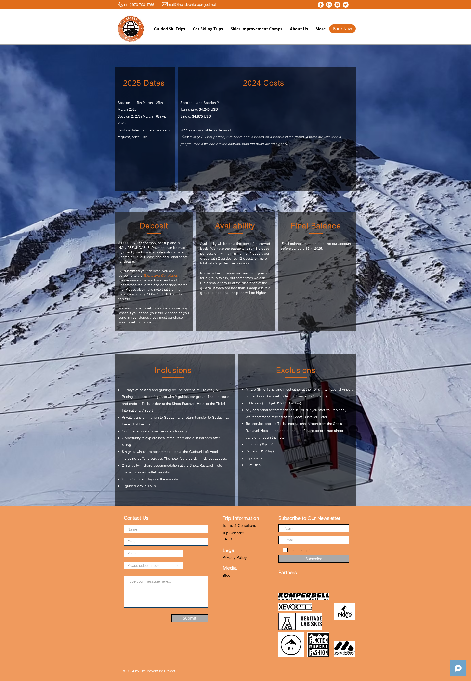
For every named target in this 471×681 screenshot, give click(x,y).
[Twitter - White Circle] (346, 5)
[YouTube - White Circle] (337, 5)
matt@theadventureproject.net (192, 4)
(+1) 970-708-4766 (135, 4)
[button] (169, 29)
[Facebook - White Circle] (321, 5)
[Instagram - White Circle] (329, 5)
